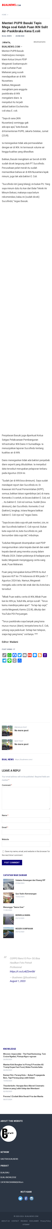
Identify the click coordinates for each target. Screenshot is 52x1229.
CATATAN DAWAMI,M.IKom (12, 1182)
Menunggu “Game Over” (13, 907)
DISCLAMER (34, 1221)
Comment (7, 785)
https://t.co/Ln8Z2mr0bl (22, 971)
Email (5, 827)
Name (5, 815)
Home (4, 15)
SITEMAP (26, 1224)
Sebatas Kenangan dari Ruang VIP (30, 880)
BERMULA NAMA (22, 915)
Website (5, 839)
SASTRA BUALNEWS (9, 1159)
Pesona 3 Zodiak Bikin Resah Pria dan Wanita (23, 1096)
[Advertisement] (39, 84)
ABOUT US (5, 1221)
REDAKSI (24, 1221)
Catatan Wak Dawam (15, 875)
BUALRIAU (5, 1173)
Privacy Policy (45, 1221)
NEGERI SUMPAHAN (24, 929)
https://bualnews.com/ (24, 759)
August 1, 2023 (17, 981)
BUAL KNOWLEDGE (8, 1177)
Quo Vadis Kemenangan (26, 894)
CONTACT (15, 1221)
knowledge (9, 1049)
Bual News (7, 36)
